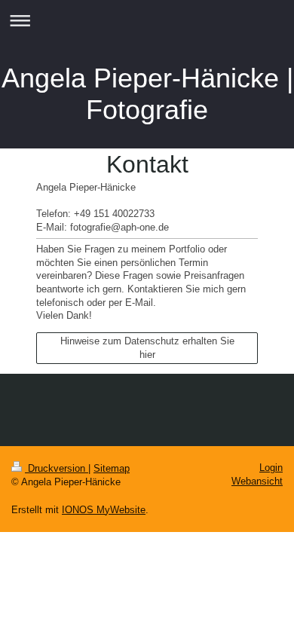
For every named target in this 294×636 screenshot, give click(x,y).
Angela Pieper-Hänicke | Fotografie (147, 94)
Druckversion (56, 468)
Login (271, 467)
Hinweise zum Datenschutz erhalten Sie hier (147, 347)
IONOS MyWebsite (103, 509)
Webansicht (257, 481)
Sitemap (111, 468)
